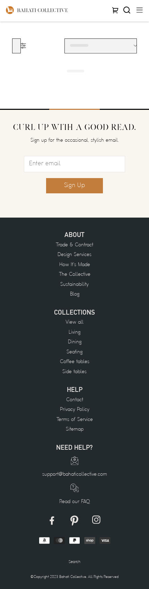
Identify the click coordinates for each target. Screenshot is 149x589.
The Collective (74, 274)
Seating (74, 352)
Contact (74, 400)
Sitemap (75, 429)
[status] (101, 45)
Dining (74, 342)
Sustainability (74, 284)
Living (74, 332)
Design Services (74, 254)
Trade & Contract (74, 245)
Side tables (74, 372)
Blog (74, 294)
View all (74, 322)
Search (74, 562)
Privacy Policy (74, 409)
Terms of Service (74, 419)
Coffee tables (74, 361)
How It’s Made (74, 264)
